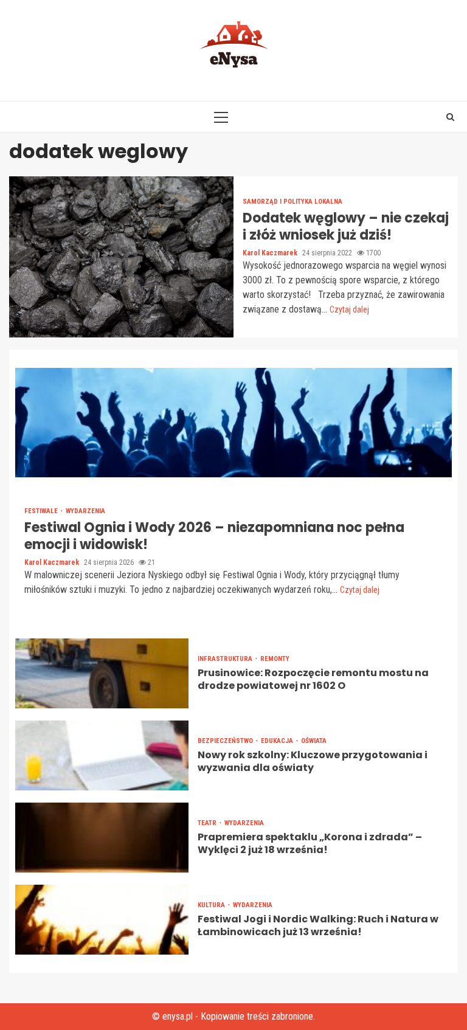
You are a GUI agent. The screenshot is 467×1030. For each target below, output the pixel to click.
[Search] (450, 116)
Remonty (274, 658)
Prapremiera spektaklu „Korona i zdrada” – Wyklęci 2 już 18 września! (102, 838)
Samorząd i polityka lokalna (292, 201)
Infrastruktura (226, 658)
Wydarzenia (85, 511)
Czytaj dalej (349, 309)
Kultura (212, 905)
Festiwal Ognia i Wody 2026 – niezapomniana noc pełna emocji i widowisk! (233, 422)
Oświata (314, 741)
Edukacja (278, 741)
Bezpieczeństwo (226, 741)
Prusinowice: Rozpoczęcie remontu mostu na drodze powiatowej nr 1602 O (102, 673)
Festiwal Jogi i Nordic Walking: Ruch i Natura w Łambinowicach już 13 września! (102, 920)
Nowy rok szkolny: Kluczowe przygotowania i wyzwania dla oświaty (102, 755)
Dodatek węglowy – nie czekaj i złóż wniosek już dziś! (121, 256)
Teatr (208, 823)
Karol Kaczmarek (271, 253)
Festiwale (42, 511)
